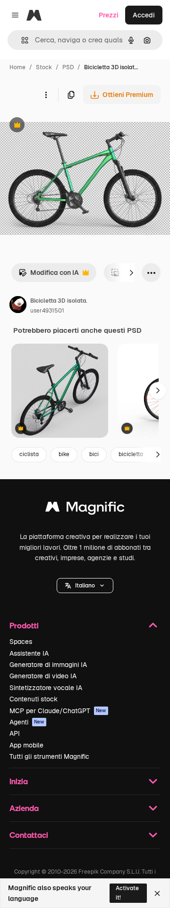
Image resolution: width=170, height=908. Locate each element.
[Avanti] (131, 272)
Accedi (144, 15)
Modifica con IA (48, 275)
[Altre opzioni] (45, 94)
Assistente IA (29, 653)
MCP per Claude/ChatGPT (57, 711)
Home (17, 67)
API (14, 733)
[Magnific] (85, 509)
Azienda (24, 808)
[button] (85, 585)
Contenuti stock (33, 699)
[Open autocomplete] (21, 40)
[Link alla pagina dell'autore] (17, 306)
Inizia (18, 781)
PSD (68, 67)
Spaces (20, 641)
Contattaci (28, 835)
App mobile (26, 745)
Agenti (26, 722)
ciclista (29, 454)
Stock (44, 67)
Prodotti (24, 625)
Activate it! (127, 892)
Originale (62, 125)
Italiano (85, 585)
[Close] (157, 893)
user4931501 (47, 310)
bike (64, 454)
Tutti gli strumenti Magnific (49, 756)
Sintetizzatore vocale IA (45, 687)
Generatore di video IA (42, 676)
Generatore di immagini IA (48, 664)
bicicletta (131, 454)
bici (94, 454)
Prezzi (109, 15)
